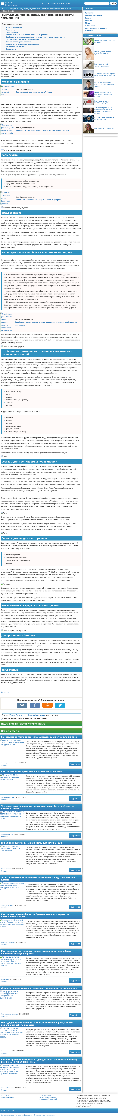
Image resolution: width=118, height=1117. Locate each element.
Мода (87, 23)
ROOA (8, 2)
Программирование (93, 15)
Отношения (90, 25)
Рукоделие (4, 765)
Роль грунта (10, 30)
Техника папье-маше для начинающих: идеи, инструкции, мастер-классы (38, 878)
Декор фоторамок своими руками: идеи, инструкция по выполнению (39, 988)
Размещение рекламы (47, 1097)
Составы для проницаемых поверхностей (22, 39)
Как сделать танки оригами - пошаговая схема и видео (31, 771)
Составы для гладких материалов (19, 42)
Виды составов (12, 32)
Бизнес (88, 18)
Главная (45, 3)
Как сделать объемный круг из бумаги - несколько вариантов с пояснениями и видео (36, 915)
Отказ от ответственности (44, 1115)
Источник (5, 692)
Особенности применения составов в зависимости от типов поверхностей (35, 37)
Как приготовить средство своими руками (22, 44)
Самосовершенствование (96, 28)
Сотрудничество (45, 1095)
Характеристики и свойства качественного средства (27, 35)
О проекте (55, 3)
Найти (113, 3)
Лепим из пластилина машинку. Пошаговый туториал (38, 200)
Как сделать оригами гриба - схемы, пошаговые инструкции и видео (39, 736)
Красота (88, 20)
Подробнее (75, 764)
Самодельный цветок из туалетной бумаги (34, 92)
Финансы (89, 31)
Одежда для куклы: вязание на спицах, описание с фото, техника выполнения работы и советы (37, 1023)
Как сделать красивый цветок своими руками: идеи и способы (42, 130)
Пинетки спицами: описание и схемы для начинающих (31, 842)
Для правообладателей (48, 1099)
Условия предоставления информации (16, 1115)
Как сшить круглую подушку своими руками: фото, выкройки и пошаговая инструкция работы (36, 952)
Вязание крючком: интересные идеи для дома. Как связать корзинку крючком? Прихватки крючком (39, 1060)
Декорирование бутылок (15, 47)
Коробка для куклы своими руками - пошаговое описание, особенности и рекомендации (46, 323)
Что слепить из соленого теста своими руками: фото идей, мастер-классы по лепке (38, 807)
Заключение (11, 49)
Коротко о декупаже (14, 27)
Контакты (65, 3)
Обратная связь (7, 1097)
